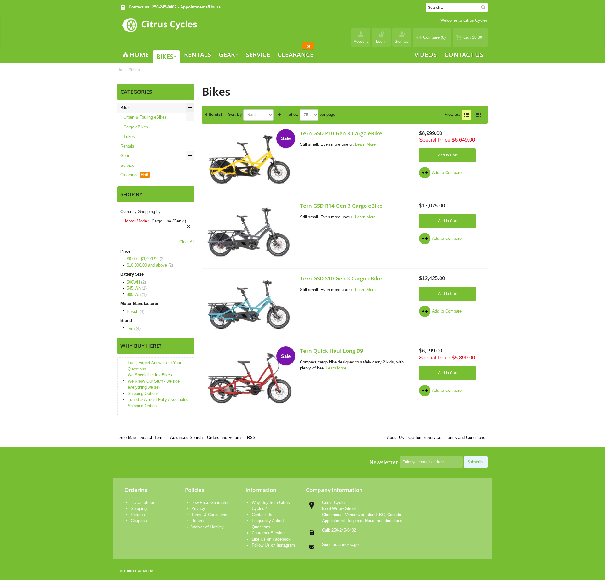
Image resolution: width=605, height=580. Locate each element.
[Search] (483, 7)
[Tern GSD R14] (249, 232)
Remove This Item (188, 226)
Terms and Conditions (465, 437)
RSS (251, 437)
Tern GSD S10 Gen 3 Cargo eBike (341, 278)
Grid (478, 115)
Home (122, 70)
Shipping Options (143, 393)
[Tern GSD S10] (249, 305)
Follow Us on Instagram (273, 545)
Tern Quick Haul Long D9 (331, 350)
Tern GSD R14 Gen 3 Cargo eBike (341, 205)
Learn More (365, 144)
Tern (131, 328)
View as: (452, 114)
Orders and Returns (225, 437)
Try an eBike (142, 502)
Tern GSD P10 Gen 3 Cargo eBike (341, 133)
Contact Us (262, 514)
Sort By (235, 114)
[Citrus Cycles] (159, 30)
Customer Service (424, 437)
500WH (133, 282)
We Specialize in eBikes (150, 375)
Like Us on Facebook (271, 539)
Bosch (132, 311)
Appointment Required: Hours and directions (362, 520)
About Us (395, 437)
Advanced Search (186, 437)
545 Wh (134, 288)
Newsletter (383, 462)
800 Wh (134, 294)
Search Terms (153, 437)
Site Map (127, 437)
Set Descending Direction (279, 115)
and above (147, 265)
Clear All (186, 241)
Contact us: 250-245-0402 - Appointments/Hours (175, 7)
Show (293, 114)
